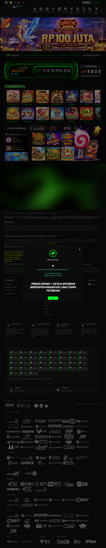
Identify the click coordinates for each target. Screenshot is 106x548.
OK (53, 298)
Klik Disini (58, 273)
